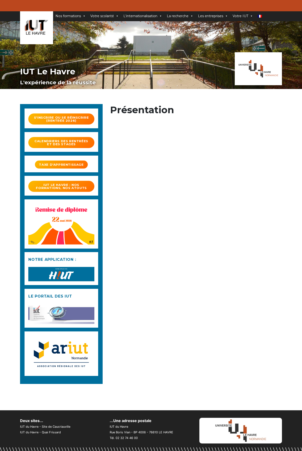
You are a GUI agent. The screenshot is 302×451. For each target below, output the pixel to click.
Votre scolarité (102, 16)
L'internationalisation (140, 16)
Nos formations (68, 16)
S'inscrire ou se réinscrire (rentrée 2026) (61, 119)
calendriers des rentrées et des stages (61, 142)
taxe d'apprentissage (61, 164)
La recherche (178, 16)
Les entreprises (210, 16)
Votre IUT (240, 16)
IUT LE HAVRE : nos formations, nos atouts (61, 186)
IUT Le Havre (47, 71)
